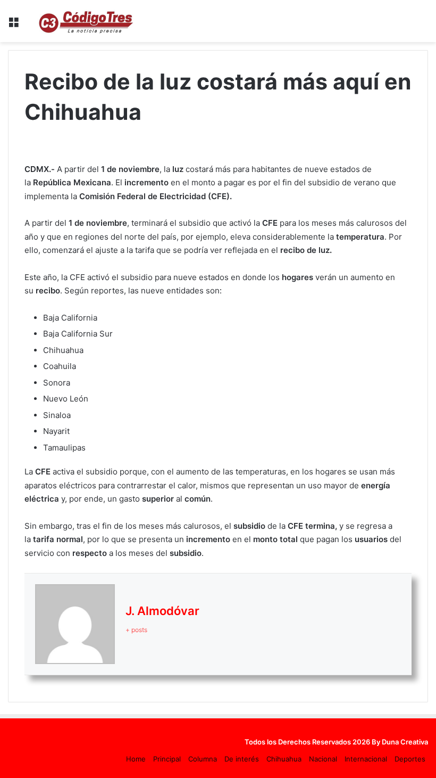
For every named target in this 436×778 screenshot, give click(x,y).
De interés (241, 759)
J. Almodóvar (162, 611)
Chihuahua (283, 759)
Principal (167, 759)
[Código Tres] (87, 21)
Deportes (410, 759)
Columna (202, 759)
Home (136, 759)
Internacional (366, 759)
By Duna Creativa (400, 742)
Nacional (323, 759)
